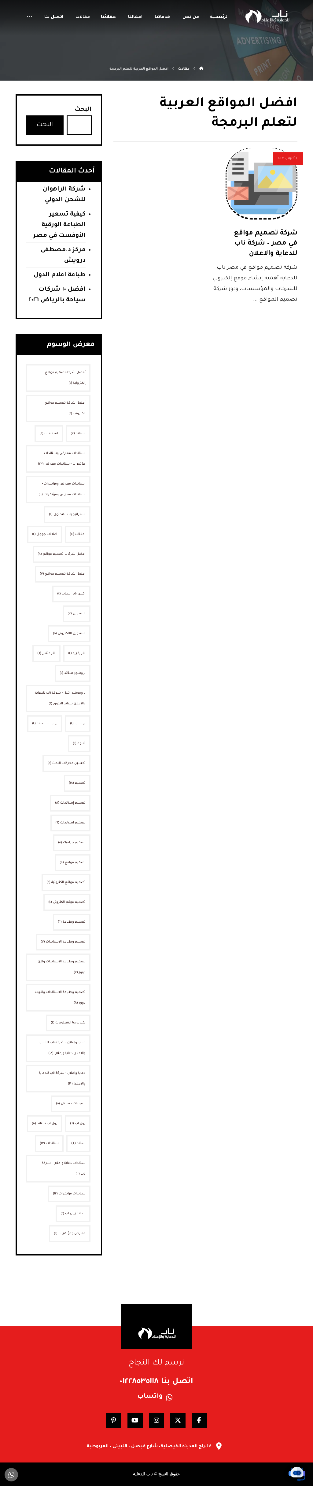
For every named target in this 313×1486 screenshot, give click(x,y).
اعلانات (78, 534)
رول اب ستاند (44, 1123)
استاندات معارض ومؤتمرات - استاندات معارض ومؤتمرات (62, 489)
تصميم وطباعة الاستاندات (63, 942)
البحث (83, 110)
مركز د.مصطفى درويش (63, 255)
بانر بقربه (77, 653)
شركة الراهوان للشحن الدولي (64, 195)
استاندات (48, 433)
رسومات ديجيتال (71, 1104)
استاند (78, 433)
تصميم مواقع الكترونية (66, 882)
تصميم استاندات (70, 823)
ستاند (78, 1143)
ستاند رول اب (73, 1213)
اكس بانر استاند (71, 594)
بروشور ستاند (73, 673)
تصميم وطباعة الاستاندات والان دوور (62, 967)
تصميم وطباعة (72, 922)
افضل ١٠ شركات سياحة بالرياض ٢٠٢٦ (57, 295)
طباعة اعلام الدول (59, 275)
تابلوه (79, 743)
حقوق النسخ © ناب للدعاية (156, 1474)
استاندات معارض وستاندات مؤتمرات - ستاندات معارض (62, 459)
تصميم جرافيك (72, 843)
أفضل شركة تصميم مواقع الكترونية (65, 408)
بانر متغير (46, 653)
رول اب (78, 1123)
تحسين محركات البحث (66, 763)
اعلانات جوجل (44, 534)
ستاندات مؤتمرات (69, 1194)
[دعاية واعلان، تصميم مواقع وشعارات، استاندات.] (266, 16)
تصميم (77, 783)
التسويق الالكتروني (69, 633)
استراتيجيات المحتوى (67, 514)
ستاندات (49, 1143)
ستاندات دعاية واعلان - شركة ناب (64, 1168)
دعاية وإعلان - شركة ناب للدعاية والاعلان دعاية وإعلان (62, 1048)
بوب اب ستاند (44, 723)
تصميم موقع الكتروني (67, 902)
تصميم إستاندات (70, 803)
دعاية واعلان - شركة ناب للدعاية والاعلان (62, 1078)
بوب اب (78, 723)
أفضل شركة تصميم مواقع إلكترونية (65, 378)
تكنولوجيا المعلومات (68, 1023)
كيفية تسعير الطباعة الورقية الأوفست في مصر (59, 225)
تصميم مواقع (73, 862)
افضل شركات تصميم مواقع (62, 554)
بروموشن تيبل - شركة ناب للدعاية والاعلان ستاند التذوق (60, 698)
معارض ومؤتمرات (70, 1233)
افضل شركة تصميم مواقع (63, 574)
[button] (29, 17)
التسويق (77, 614)
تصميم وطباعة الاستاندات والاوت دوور (60, 997)
